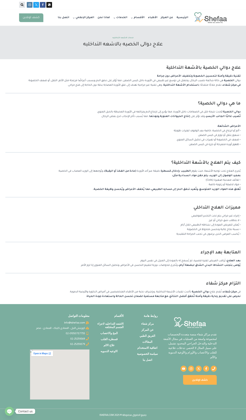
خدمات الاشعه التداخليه (122, 38)
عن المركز (167, 17)
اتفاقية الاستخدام (147, 347)
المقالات (147, 341)
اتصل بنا (63, 17)
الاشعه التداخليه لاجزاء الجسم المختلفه (110, 325)
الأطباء (152, 17)
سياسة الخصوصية (147, 353)
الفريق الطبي (147, 335)
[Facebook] (43, 5)
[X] (36, 5)
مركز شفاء (147, 323)
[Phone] (49, 5)
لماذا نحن (104, 17)
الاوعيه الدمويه (109, 351)
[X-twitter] (199, 369)
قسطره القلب (109, 339)
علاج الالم (109, 345)
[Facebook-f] (206, 369)
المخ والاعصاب (109, 333)
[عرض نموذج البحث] (22, 5)
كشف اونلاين (31, 17)
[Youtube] (184, 369)
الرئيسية (182, 17)
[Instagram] (29, 5)
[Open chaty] (9, 411)
